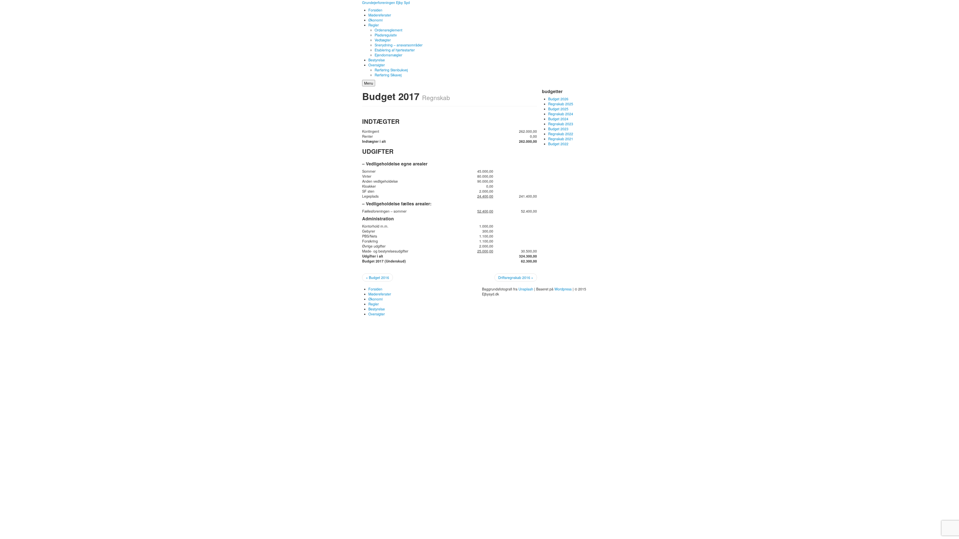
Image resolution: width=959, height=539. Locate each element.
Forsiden (375, 9)
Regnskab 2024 (560, 113)
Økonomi (375, 19)
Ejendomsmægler (388, 54)
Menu (368, 83)
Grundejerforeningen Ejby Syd (386, 2)
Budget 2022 (558, 143)
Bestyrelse (376, 59)
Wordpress (563, 288)
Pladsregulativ (386, 34)
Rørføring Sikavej (388, 74)
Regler (373, 24)
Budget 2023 (558, 128)
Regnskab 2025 (560, 103)
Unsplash (525, 288)
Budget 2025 (558, 108)
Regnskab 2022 (560, 133)
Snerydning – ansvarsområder (399, 44)
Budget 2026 (558, 98)
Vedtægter (383, 39)
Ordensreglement (388, 29)
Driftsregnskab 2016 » (515, 277)
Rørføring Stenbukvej (391, 69)
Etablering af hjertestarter (395, 49)
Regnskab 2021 (560, 138)
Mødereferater (379, 14)
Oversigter (376, 64)
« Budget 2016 (377, 277)
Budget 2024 (558, 118)
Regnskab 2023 (560, 123)
